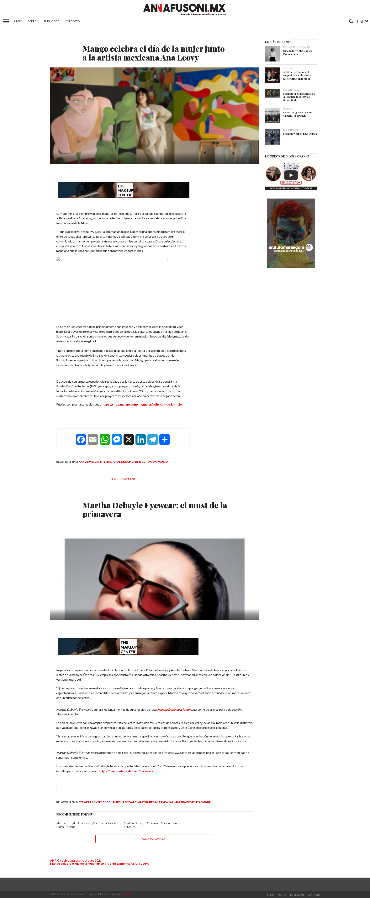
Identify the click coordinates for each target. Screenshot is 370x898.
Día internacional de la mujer (116, 461)
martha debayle (124, 802)
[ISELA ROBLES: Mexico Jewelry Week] (291, 175)
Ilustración (148, 461)
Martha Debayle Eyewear (155, 802)
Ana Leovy (86, 461)
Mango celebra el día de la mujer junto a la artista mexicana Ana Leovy (100, 863)
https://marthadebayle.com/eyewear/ (126, 771)
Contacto (72, 21)
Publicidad (52, 21)
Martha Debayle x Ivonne (174, 709)
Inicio (18, 21)
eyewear (85, 802)
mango (163, 461)
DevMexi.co (127, 894)
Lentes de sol (102, 802)
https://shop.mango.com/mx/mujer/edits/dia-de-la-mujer (142, 404)
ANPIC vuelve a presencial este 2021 (76, 860)
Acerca (33, 21)
